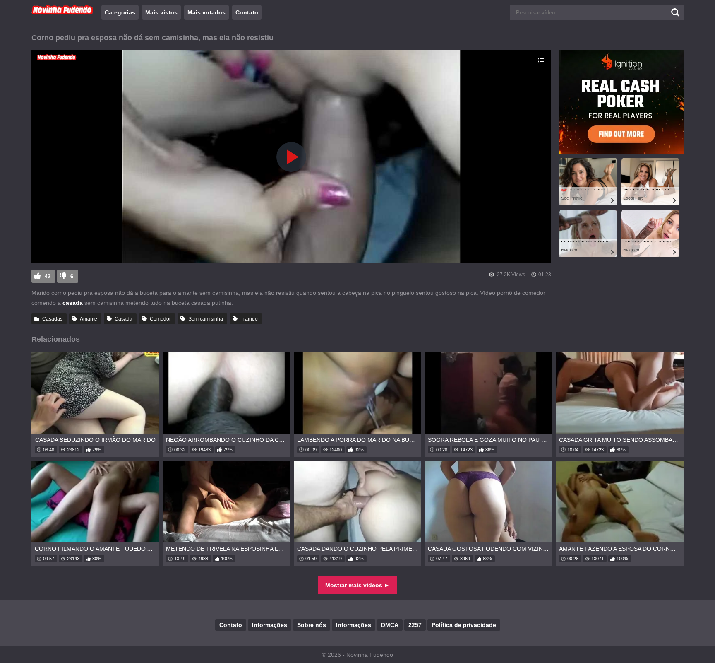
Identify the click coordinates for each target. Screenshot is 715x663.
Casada (123, 319)
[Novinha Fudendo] (62, 13)
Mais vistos (161, 12)
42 (47, 276)
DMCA (389, 625)
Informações (269, 625)
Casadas (52, 319)
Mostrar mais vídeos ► (357, 585)
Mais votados (206, 12)
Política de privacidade (464, 625)
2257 (415, 625)
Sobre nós (311, 625)
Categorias (120, 12)
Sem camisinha (205, 319)
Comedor (160, 319)
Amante (88, 319)
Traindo (249, 319)
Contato (246, 12)
